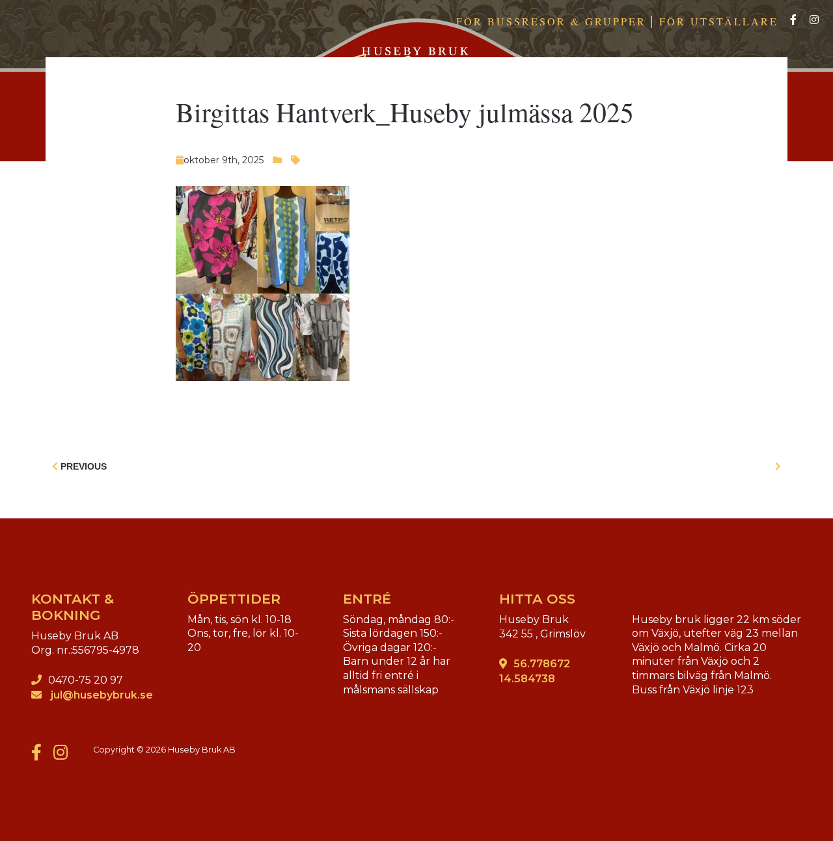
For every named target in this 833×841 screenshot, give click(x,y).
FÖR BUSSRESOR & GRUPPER (551, 21)
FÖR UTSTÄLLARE (718, 21)
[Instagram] (814, 20)
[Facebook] (793, 20)
